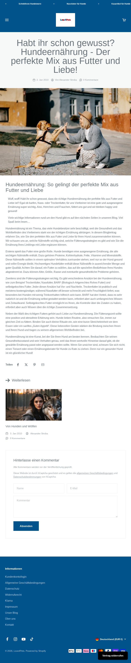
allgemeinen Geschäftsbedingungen (95, 473)
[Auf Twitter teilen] (26, 365)
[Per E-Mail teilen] (43, 365)
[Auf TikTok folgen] (32, 639)
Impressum (11, 606)
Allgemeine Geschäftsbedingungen (25, 582)
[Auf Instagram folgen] (15, 639)
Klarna (9, 600)
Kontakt (9, 624)
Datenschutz (12, 588)
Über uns (10, 618)
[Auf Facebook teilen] (18, 365)
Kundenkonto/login (16, 576)
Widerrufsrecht (13, 594)
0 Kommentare (90, 80)
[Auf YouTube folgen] (23, 639)
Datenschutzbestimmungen (27, 476)
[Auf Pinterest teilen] (34, 365)
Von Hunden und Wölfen (21, 426)
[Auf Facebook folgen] (7, 639)
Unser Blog (11, 612)
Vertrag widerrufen (112, 655)
